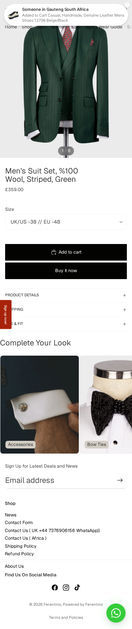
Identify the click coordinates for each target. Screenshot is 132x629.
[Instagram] (66, 587)
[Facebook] (55, 587)
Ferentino (52, 604)
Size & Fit (14, 323)
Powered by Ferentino (83, 604)
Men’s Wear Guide (103, 27)
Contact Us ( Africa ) (25, 538)
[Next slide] (119, 405)
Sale (75, 27)
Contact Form (19, 523)
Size (9, 209)
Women (58, 27)
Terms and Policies (66, 617)
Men (41, 27)
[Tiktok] (77, 587)
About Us (14, 566)
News (10, 515)
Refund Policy (19, 554)
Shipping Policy (21, 546)
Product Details (22, 295)
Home (11, 27)
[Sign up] (120, 480)
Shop (27, 27)
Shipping (14, 309)
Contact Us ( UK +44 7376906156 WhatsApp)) (52, 530)
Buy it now (66, 270)
